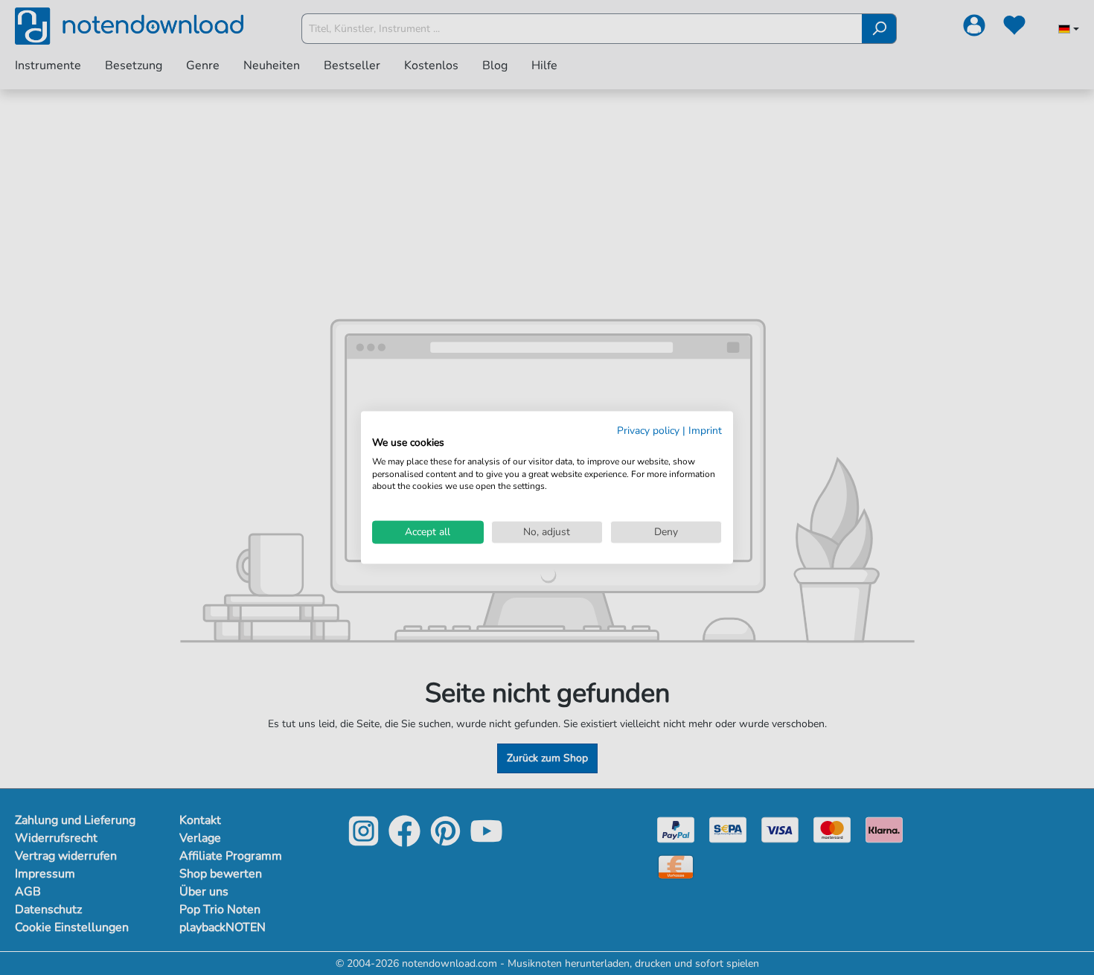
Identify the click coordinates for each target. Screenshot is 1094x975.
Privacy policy (648, 430)
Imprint (705, 430)
